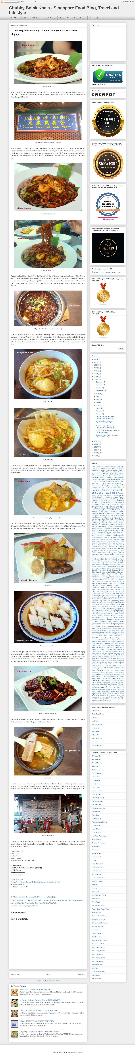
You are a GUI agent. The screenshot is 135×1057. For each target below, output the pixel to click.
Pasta (117, 647)
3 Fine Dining (113, 476)
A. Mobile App (111, 546)
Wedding (122, 693)
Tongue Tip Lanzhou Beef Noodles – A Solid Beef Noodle (39, 1031)
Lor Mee (14, 903)
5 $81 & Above (116, 493)
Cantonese (96, 576)
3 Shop (120, 484)
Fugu (116, 604)
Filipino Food (108, 599)
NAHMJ (94, 888)
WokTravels (96, 975)
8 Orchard (119, 519)
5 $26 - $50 (37, 900)
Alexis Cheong (97, 763)
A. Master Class (102, 546)
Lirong (94, 860)
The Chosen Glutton (98, 944)
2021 (96, 371)
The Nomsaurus (97, 954)
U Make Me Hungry (98, 971)
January (99, 414)
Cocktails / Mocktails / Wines (104, 587)
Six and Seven (97, 933)
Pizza (97, 655)
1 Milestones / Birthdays (110, 466)
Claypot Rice (119, 585)
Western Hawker (115, 695)
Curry (94, 593)
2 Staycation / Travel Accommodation (108, 469)
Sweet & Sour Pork (101, 684)
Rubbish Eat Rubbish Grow (101, 916)
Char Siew (121, 578)
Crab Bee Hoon (119, 589)
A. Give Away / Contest (114, 543)
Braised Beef (111, 568)
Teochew (101, 688)
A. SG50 (100, 550)
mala (93, 700)
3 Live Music (98, 481)
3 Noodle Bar (106, 481)
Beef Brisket (120, 561)
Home (48, 974)
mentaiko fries (99, 700)
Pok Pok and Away (98, 905)
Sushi (122, 682)
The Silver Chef (97, 964)
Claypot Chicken (106, 585)
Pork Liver (113, 656)
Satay (116, 668)
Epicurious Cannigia (98, 808)
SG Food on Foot (98, 926)
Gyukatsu (118, 608)
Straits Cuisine (104, 680)
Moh (93, 639)
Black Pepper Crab (118, 566)
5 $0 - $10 (100, 490)
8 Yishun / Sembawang (113, 536)
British (94, 572)
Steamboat (95, 680)
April (97, 405)
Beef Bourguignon (111, 561)
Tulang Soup (120, 689)
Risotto (110, 662)
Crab (111, 589)
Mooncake (102, 640)
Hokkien (80, 900)
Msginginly (95, 728)
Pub (106, 660)
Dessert (108, 593)
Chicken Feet (99, 581)
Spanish (108, 676)
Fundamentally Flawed (99, 822)
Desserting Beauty (98, 798)
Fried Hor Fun (100, 604)
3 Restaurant (20, 900)
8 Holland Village (117, 510)
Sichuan (121, 672)
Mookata (96, 639)
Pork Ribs (95, 658)
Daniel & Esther (97, 791)
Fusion (121, 604)
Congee (103, 589)
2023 (96, 365)
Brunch (98, 572)
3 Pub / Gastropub (98, 484)
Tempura (94, 688)
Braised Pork (96, 570)
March (98, 408)
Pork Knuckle (106, 657)
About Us (23, 18)
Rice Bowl (95, 662)
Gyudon (113, 608)
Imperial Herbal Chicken (100, 615)
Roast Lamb (117, 664)
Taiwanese (114, 684)
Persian (94, 651)
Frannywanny (96, 818)
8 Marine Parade (117, 517)
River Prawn (116, 662)
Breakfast (115, 570)
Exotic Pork (95, 599)
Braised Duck (120, 568)
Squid (109, 678)
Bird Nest (99, 566)
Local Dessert (101, 632)
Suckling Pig (114, 680)
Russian (102, 665)
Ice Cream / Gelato (117, 613)
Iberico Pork (99, 613)
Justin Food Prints (98, 714)
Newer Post (15, 974)
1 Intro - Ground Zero (97, 466)
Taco (109, 684)
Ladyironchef (96, 857)
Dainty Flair (96, 784)
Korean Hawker (97, 625)
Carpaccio (117, 576)
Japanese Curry (105, 621)
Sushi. (93, 684)
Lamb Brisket (111, 627)
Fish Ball (105, 600)
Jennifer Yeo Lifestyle (99, 843)
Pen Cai (104, 649)
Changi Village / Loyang (101, 578)
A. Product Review (116, 548)
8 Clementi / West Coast (116, 504)
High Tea (99, 612)
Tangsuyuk (101, 686)
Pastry (122, 647)
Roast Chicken (100, 664)
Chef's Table (108, 579)
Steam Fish (120, 678)
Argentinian (95, 554)
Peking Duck (96, 649)
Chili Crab (112, 583)
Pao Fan (102, 647)
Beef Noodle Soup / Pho (100, 563)
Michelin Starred (102, 636)
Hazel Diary (96, 829)
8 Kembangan (109, 513)
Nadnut (94, 884)
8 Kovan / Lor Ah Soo (105, 515)
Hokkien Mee (112, 612)
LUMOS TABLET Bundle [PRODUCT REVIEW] (37, 1021)
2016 (96, 444)
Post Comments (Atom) (52, 981)
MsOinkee (95, 731)
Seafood (101, 670)
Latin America (107, 628)
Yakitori (122, 697)
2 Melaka (119, 468)
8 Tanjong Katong (101, 530)
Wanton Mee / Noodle (110, 693)
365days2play (96, 756)
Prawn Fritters (112, 658)
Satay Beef (121, 667)
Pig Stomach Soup (105, 653)
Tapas (107, 686)
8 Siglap (109, 526)
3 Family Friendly (102, 476)
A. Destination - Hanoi (117, 541)
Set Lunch (110, 670)
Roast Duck (109, 664)
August (98, 393)
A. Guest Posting (104, 545)
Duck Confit (120, 595)
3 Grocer (102, 477)
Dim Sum (115, 593)
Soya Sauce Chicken (42, 903)
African (115, 552)
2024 (96, 362)
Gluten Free (104, 606)
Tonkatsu (109, 689)
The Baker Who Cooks (99, 940)
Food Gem (95, 815)
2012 (96, 456)
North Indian (114, 643)
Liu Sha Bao (98, 630)
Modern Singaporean (117, 638)
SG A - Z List (36, 18)
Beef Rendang (113, 563)
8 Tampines (115, 528)
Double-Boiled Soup (98, 595)
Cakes (122, 574)
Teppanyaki (108, 687)
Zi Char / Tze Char (110, 699)
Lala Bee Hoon (103, 626)
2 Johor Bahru (111, 468)
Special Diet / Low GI (99, 678)
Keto (109, 623)
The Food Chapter (98, 947)
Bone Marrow (102, 568)
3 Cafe (105, 474)
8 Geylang (99, 510)
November (99, 385)
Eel (111, 597)
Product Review (79, 18)
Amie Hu (95, 766)
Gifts (99, 606)
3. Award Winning (102, 487)
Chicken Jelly (107, 581)
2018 (96, 379)
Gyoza (109, 608)
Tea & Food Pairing (117, 686)
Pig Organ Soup (116, 651)
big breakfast (121, 699)
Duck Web (95, 597)
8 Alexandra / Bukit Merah (109, 495)
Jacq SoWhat (96, 839)
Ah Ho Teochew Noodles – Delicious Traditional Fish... (105, 422)
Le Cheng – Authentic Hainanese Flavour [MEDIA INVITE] (40, 1000)
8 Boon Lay (99, 500)
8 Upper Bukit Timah (106, 534)
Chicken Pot (115, 581)
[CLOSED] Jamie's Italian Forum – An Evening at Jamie (38, 1010)
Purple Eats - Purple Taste (100, 909)
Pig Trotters (115, 653)
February (99, 411)
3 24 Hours (98, 472)
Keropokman (96, 850)
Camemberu (96, 777)
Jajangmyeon (95, 619)
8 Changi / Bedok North (101, 502)
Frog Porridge (110, 604)
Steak (113, 678)
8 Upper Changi (118, 534)
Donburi (122, 593)
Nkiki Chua (95, 891)
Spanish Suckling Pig (117, 676)
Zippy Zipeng (96, 745)
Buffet (110, 572)
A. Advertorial (115, 539)
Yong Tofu (53, 903)
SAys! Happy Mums (98, 919)
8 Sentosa (119, 523)
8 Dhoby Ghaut (103, 506)
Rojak (97, 665)
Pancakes (95, 647)
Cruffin (122, 591)
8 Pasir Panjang (112, 521)
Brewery (121, 570)
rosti (104, 700)
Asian (59, 900)
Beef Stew (95, 564)
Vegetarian (105, 691)
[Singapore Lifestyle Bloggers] (103, 305)
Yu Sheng (100, 699)
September (100, 391)
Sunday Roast (101, 682)
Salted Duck (120, 665)
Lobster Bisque (111, 630)
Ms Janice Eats (97, 724)
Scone (93, 670)
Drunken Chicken (111, 595)
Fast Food (101, 599)
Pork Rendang (120, 656)
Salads (114, 666)
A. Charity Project (106, 541)
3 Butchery (99, 474)
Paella (122, 645)
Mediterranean (119, 634)
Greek (117, 606)
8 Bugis (104, 501)
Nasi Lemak (111, 641)
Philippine (99, 651)
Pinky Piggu (96, 902)
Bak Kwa (103, 561)
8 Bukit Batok (111, 500)
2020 (96, 374)
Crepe (101, 591)
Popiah (111, 655)
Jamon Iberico (102, 619)
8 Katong (102, 513)
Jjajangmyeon (95, 623)
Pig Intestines (106, 651)
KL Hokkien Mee (103, 623)
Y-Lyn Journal (96, 978)
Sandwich (103, 668)
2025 (96, 359)
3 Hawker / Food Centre (114, 477)
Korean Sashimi (106, 625)
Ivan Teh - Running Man (100, 836)
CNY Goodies (107, 574)
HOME (13, 18)
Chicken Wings (101, 583)
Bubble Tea (104, 572)
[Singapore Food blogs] (103, 338)
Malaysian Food (22, 903)
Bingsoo (94, 566)
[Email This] (47, 897)
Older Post (81, 974)
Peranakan (120, 649)
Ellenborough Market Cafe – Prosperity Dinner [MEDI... (105, 417)
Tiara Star (95, 968)
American (121, 552)
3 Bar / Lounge (107, 472)
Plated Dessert (104, 655)
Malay (122, 632)
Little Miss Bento (97, 864)
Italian (115, 617)
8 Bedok (106, 499)
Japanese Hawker (118, 621)
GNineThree (96, 825)
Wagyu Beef (96, 693)
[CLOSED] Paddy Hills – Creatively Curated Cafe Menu (107, 436)
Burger (115, 572)
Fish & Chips (116, 599)
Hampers (101, 610)
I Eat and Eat (96, 832)
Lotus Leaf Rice (116, 632)
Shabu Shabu (119, 670)
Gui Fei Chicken (102, 608)
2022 (96, 368)
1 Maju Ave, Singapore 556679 (28, 906)
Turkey (94, 691)
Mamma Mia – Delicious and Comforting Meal (35, 989)
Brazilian (104, 570)
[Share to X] (51, 897)
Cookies (107, 589)
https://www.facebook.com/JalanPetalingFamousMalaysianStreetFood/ (36, 882)
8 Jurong (112, 511)
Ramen (121, 660)
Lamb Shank (100, 628)
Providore (101, 660)
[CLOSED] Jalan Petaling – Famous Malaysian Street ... (107, 431)
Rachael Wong (97, 738)
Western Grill (104, 695)
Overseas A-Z (64, 18)
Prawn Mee (120, 658)
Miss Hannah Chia (98, 878)
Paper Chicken (110, 647)
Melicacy (95, 721)
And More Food (97, 770)
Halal (96, 610)
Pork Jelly (98, 656)
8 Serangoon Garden (49, 900)
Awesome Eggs (110, 557)
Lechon (119, 628)
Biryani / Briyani (107, 566)
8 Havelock (107, 510)
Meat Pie (105, 634)
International (96, 617)
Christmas (95, 585)
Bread (109, 570)
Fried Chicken (116, 602)
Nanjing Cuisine (96, 641)
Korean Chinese (120, 623)
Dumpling (101, 597)
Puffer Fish (110, 660)
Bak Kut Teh (65, 900)
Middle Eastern (112, 636)
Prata (106, 658)
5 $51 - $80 (103, 493)
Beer (107, 564)
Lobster (104, 630)
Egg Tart (114, 597)
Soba (114, 674)
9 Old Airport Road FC (104, 539)
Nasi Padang (119, 641)
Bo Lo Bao (95, 568)
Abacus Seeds (102, 552)
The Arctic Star (97, 937)
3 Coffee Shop (113, 474)
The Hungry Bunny (98, 951)
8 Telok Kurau (99, 532)
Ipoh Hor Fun (107, 617)
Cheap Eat (95, 580)
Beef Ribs (121, 563)
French (99, 602)
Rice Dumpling (103, 662)
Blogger (79, 1052)
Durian (107, 597)
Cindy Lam (95, 710)
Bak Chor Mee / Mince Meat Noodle (112, 559)
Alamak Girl (96, 759)
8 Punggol (120, 521)
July (97, 396)
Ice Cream (107, 613)
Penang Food (111, 649)
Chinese (73, 900)
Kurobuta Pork (116, 625)
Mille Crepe (121, 635)
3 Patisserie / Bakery (117, 481)
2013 (96, 453)
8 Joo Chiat (103, 511)
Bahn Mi (99, 559)
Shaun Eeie (96, 930)
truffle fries (108, 700)
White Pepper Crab (103, 697)
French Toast (106, 602)
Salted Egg (95, 668)
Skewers (110, 674)
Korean (113, 623)
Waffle (122, 691)
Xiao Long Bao (114, 697)
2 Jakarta (102, 468)
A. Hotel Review (116, 545)
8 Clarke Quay (104, 504)
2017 (96, 441)
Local (94, 632)
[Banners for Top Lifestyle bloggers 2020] (106, 272)
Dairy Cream (96, 787)
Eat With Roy (96, 805)
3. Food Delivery (114, 488)
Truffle (114, 689)
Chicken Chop (115, 579)
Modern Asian (104, 638)
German (94, 606)
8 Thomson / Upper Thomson (113, 532)
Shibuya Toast (113, 672)
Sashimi (110, 668)
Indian (113, 615)
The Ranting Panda (98, 958)
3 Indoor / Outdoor (113, 479)
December (99, 382)
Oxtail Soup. (110, 645)
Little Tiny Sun (96, 871)
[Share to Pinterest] (55, 897)
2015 (96, 447)
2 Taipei (120, 470)
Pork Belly (117, 655)
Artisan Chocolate (104, 554)
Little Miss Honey (97, 867)
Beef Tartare (102, 564)
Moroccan (108, 639)
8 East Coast (110, 508)
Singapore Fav (97, 674)
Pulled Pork (116, 660)
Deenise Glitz (96, 794)
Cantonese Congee (108, 576)
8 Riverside (112, 522)
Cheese (101, 580)
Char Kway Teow (112, 578)
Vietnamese (115, 691)
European (121, 597)
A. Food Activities (101, 543)
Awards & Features (96, 18)
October (99, 388)
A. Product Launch (105, 548)
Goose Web (112, 606)
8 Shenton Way (101, 526)
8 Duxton (102, 508)
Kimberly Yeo (96, 853)
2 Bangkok (120, 466)
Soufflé (122, 674)
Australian (102, 557)
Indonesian (121, 615)
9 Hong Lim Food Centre (110, 537)
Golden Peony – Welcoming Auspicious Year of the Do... (106, 426)
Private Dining (95, 660)
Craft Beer (95, 591)
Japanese (110, 619)
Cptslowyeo (96, 780)
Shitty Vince (96, 742)
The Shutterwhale (98, 961)
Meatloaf (111, 634)
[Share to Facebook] (53, 897)
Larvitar (94, 717)
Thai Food (120, 688)
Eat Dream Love (97, 801)
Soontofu (118, 674)
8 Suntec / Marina (103, 528)
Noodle (31, 903)
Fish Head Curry (113, 601)
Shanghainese (95, 672)
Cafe (116, 574)
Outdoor (103, 645)
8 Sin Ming (115, 526)
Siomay (106, 674)
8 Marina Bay (106, 517)
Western (95, 695)
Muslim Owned (120, 639)
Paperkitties (96, 898)
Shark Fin (104, 672)
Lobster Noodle (119, 630)
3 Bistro (115, 472)
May (97, 402)
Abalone (109, 552)
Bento (111, 564)
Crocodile (117, 591)
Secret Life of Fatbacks (99, 923)
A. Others (119, 546)
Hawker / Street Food (111, 610)
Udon (99, 691)
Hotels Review (50, 18)
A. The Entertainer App (110, 550)
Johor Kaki (95, 846)
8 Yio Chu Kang (101, 535)
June (98, 399)
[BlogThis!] (49, 897)
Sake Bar (108, 666)
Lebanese (114, 628)
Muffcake (114, 639)
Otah (98, 645)
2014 (96, 450)
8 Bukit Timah (119, 501)
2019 (96, 376)
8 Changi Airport (116, 502)
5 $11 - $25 (29, 900)
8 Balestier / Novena (102, 497)
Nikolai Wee (96, 735)
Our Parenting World (99, 895)
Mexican (94, 635)
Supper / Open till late (113, 682)
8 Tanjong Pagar (113, 530)
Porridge (102, 658)
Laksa (97, 627)
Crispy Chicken (109, 591)
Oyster (117, 645)
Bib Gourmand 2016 (119, 564)
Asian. (117, 554)
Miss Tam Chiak (97, 881)
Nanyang (104, 641)
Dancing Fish (100, 593)
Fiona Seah (96, 811)
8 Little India (118, 515)
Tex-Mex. (113, 687)
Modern (95, 638)
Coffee (118, 587)
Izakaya (121, 617)
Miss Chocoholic (97, 874)
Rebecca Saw (96, 912)
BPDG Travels (96, 773)
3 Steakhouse (106, 486)
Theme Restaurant (98, 689)
